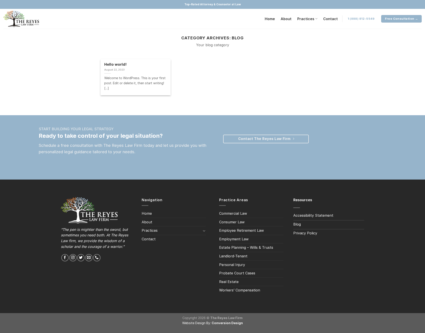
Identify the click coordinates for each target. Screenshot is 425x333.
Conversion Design (227, 323)
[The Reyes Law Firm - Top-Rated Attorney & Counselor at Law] (25, 19)
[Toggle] (204, 230)
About (286, 19)
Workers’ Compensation (239, 290)
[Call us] (96, 257)
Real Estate (229, 281)
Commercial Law (233, 213)
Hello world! (115, 64)
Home (270, 19)
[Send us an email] (89, 257)
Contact (330, 19)
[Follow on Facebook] (65, 257)
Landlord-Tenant (233, 256)
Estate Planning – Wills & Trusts (246, 247)
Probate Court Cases (237, 273)
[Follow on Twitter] (81, 257)
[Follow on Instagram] (73, 257)
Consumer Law (232, 222)
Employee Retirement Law (241, 230)
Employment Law (234, 239)
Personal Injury (232, 264)
